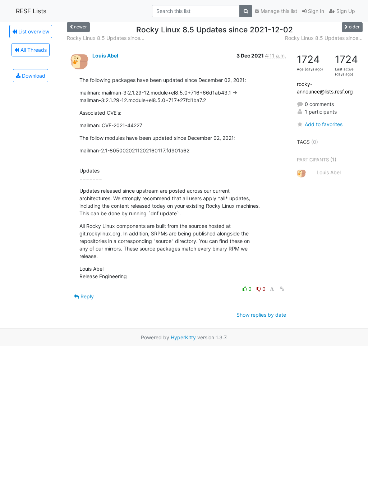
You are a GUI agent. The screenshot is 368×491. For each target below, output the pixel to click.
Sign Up (345, 11)
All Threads (33, 50)
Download (32, 76)
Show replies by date (261, 315)
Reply (86, 296)
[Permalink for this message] (282, 288)
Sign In (315, 11)
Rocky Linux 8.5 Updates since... (105, 38)
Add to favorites (323, 124)
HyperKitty (183, 337)
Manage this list (278, 11)
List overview (33, 31)
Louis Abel (105, 55)
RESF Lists (31, 11)
